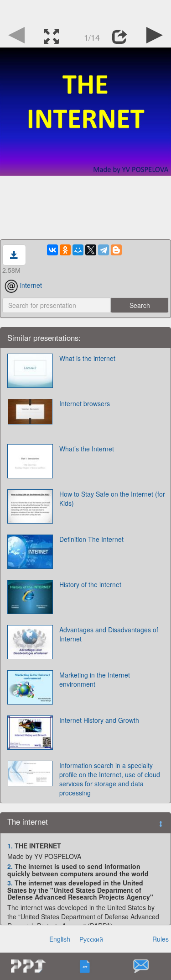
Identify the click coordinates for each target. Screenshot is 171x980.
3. (10, 882)
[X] (90, 249)
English (59, 938)
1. (10, 845)
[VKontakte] (52, 249)
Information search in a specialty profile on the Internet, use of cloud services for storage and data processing (109, 779)
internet (31, 285)
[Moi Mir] (78, 249)
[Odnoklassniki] (65, 249)
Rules (160, 938)
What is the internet (87, 358)
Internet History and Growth (99, 720)
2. (10, 866)
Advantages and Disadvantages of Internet (108, 634)
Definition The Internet (91, 539)
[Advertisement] (86, 11)
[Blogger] (116, 249)
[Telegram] (103, 249)
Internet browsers (84, 403)
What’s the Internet (86, 448)
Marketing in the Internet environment (94, 679)
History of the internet (90, 584)
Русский (91, 938)
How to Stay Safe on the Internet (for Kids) (112, 498)
